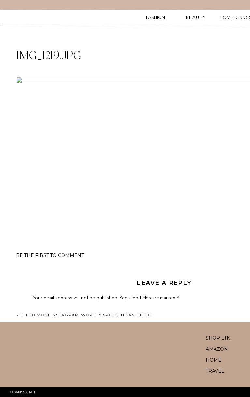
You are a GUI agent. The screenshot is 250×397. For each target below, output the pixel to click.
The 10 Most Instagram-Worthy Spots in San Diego (86, 314)
